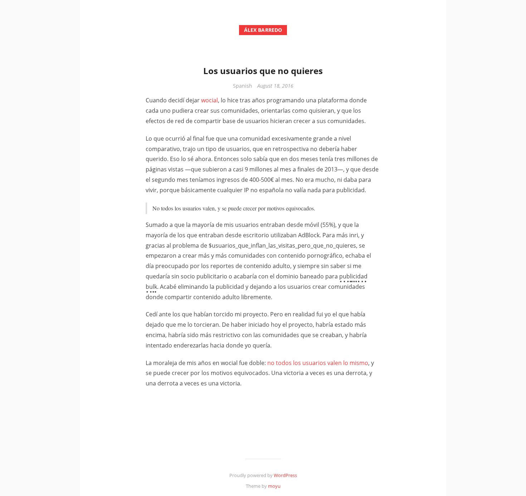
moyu (274, 486)
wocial (209, 100)
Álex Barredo (263, 29)
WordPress (285, 475)
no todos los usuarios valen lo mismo (317, 363)
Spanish (242, 85)
